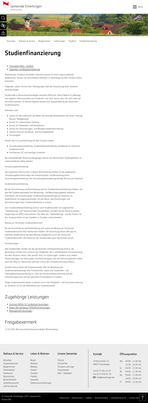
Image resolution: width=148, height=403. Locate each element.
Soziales (34, 373)
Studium (72, 41)
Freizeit (33, 376)
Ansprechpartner (10, 363)
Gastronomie (63, 370)
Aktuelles (7, 360)
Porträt (61, 360)
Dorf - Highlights (65, 373)
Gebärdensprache (11, 383)
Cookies (89, 398)
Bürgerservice (44, 41)
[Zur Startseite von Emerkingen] (22, 5)
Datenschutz (8, 376)
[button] (3, 18)
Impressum (8, 373)
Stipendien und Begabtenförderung (24, 69)
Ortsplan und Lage (66, 366)
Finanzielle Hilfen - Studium (21, 66)
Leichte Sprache (10, 386)
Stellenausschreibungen (41, 383)
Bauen (33, 360)
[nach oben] (142, 397)
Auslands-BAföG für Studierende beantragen (29, 304)
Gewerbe (34, 379)
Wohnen (34, 363)
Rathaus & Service (27, 41)
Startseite (11, 41)
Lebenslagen (59, 41)
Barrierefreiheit (9, 379)
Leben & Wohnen (39, 353)
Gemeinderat (9, 370)
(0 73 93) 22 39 (103, 371)
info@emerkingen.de (105, 377)
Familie (33, 370)
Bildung (33, 366)
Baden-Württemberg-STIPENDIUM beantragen (29, 307)
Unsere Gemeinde (67, 353)
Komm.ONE (6, 399)
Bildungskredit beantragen (20, 311)
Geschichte (62, 363)
